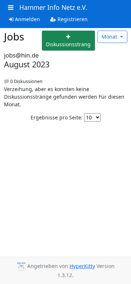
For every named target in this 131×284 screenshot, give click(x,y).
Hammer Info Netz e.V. (53, 7)
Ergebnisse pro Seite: (57, 117)
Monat (110, 36)
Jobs (14, 36)
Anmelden (26, 19)
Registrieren (72, 19)
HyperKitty (82, 266)
